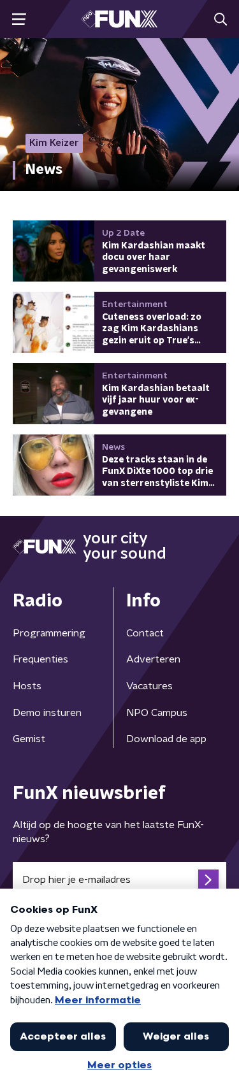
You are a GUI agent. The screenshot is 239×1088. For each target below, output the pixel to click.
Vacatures (149, 686)
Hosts (27, 686)
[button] (18, 19)
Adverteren (153, 659)
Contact (145, 633)
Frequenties (40, 659)
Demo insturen (47, 713)
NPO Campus (156, 713)
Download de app (166, 739)
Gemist (29, 739)
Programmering (49, 633)
